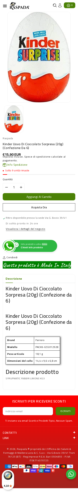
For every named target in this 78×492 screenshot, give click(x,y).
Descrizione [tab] (14, 278)
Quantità (8, 179)
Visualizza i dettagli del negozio (25, 229)
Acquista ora (39, 207)
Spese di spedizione (37, 156)
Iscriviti (65, 411)
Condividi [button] (12, 257)
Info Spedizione (16, 164)
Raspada (22, 449)
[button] (55, 5)
